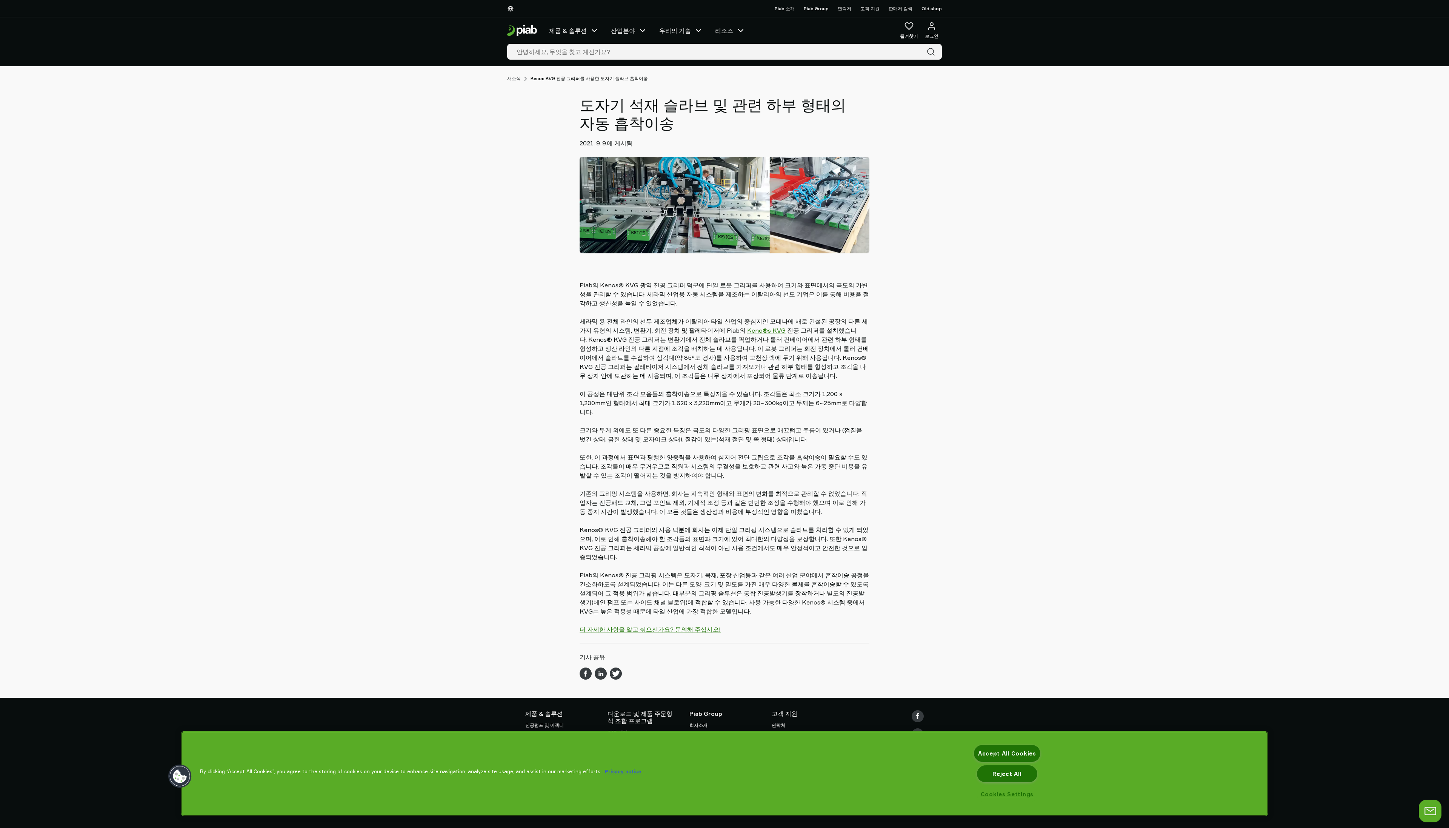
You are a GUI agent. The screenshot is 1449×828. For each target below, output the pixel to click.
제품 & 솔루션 (568, 30)
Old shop (931, 8)
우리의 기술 (675, 30)
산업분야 (623, 30)
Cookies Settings (1007, 794)
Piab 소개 (785, 8)
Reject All (1006, 774)
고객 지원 (870, 8)
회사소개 (698, 725)
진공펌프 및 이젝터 (544, 725)
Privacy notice (623, 771)
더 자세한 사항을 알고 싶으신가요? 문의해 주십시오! (650, 629)
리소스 (724, 30)
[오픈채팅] (1430, 811)
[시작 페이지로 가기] (522, 30)
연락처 (844, 8)
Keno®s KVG (766, 330)
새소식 (514, 78)
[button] (180, 776)
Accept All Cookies (1007, 753)
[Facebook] (918, 716)
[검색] (932, 51)
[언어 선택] (512, 8)
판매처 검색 (900, 8)
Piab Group (816, 8)
